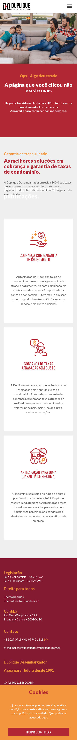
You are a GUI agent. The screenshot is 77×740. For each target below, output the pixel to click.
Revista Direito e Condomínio (21, 601)
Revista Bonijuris (14, 597)
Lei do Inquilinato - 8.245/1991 (22, 581)
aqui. (45, 717)
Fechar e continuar (38, 732)
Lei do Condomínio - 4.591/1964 (24, 576)
